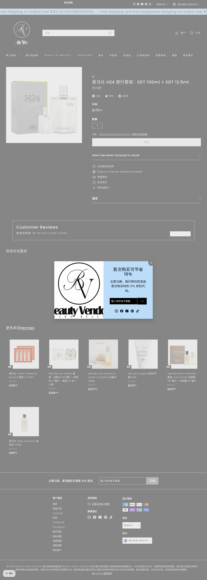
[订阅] (142, 301)
